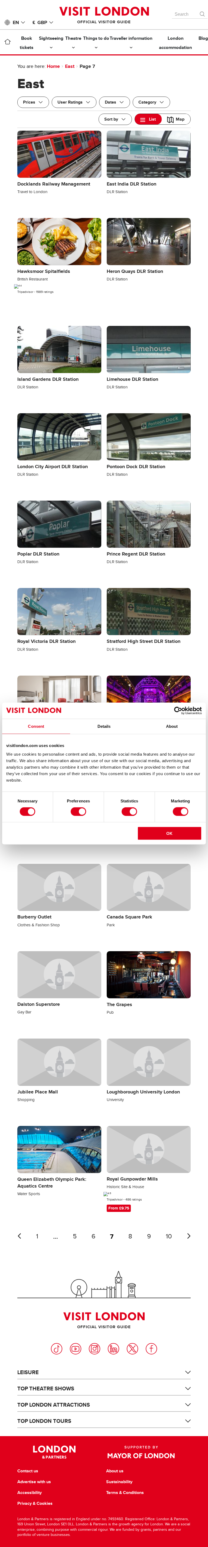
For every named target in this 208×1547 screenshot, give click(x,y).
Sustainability (119, 1481)
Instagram (94, 1348)
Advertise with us (34, 1481)
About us (114, 1471)
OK (169, 833)
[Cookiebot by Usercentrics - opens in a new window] (178, 711)
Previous (19, 1236)
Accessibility (29, 1492)
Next (189, 1236)
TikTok (56, 1348)
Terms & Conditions (125, 1492)
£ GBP (39, 22)
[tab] (148, 119)
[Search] (202, 12)
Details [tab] (104, 726)
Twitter (132, 1348)
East (69, 66)
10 (169, 1236)
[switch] (78, 811)
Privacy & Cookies (35, 1503)
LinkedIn (113, 1348)
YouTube (75, 1348)
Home (53, 66)
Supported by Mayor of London (141, 1452)
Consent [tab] (36, 726)
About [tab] (172, 726)
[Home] (7, 43)
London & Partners (54, 1452)
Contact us (27, 1471)
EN (16, 22)
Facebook (151, 1348)
